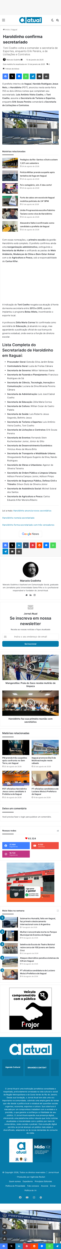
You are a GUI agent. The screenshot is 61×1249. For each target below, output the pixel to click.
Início (7, 29)
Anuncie (44, 1186)
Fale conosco (33, 1186)
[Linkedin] (19, 545)
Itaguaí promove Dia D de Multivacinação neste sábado (44, 760)
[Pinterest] (32, 545)
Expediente (28, 1181)
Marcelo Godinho (13, 60)
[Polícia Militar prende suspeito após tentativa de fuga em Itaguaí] (10, 175)
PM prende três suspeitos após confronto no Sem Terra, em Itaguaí (14, 760)
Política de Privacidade (15, 1186)
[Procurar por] (57, 21)
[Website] (26, 595)
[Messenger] (19, 76)
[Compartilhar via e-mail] (39, 76)
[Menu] (3, 21)
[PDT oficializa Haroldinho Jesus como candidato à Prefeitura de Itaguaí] (15, 778)
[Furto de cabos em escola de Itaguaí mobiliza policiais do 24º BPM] (10, 201)
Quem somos (15, 1181)
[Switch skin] (52, 21)
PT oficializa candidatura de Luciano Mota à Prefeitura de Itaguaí (45, 791)
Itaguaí (14, 29)
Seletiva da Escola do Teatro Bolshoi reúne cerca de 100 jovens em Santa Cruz (37, 947)
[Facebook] (5, 76)
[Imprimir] (46, 76)
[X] (12, 76)
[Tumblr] (26, 545)
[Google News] (30, 534)
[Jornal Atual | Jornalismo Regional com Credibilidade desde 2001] (30, 20)
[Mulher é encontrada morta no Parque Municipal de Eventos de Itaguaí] (10, 936)
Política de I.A (30, 1190)
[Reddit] (39, 545)
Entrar (53, 1186)
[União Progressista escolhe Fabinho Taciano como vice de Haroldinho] (10, 213)
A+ (4, 1226)
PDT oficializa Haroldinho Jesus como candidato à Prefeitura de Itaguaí (14, 791)
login (23, 817)
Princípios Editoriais (43, 1181)
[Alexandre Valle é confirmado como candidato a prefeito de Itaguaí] (10, 226)
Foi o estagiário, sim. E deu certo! (36, 185)
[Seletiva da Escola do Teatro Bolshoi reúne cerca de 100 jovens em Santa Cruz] (10, 948)
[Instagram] (34, 595)
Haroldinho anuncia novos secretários (32, 510)
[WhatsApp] (26, 76)
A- (5, 1238)
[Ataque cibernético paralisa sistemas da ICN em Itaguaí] (10, 962)
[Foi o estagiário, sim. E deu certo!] (10, 188)
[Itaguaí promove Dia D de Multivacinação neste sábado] (45, 747)
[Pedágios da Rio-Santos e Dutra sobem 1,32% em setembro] (10, 163)
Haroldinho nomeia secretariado (18, 517)
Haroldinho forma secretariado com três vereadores (28, 525)
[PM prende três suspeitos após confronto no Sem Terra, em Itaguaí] (15, 747)
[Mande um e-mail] (21, 60)
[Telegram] (32, 76)
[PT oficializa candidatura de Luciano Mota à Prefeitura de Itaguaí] (45, 778)
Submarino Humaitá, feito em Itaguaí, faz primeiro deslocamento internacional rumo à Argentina (38, 921)
